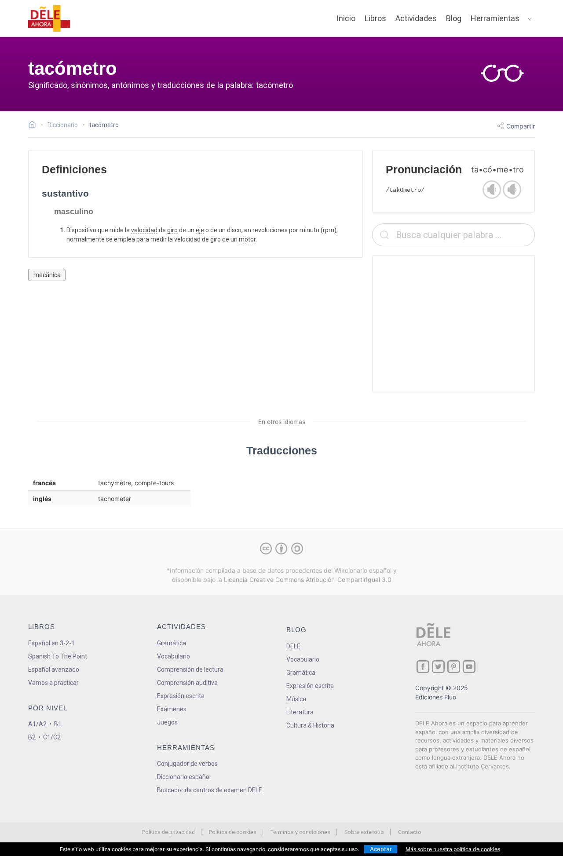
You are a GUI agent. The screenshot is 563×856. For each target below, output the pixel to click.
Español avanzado (53, 669)
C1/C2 (52, 737)
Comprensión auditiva (187, 682)
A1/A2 (37, 724)
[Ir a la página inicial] (34, 126)
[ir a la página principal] (49, 18)
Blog (453, 18)
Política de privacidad (168, 832)
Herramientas (495, 18)
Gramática (171, 643)
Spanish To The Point (57, 656)
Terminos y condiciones (300, 832)
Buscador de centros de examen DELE (209, 790)
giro (172, 230)
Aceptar (381, 848)
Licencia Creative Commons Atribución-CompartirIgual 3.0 (307, 579)
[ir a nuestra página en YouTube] (469, 666)
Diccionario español (184, 776)
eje (200, 230)
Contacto (409, 832)
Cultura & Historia (310, 725)
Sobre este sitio (364, 832)
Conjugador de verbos (187, 763)
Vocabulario (173, 656)
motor (247, 239)
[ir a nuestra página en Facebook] (423, 666)
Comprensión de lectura (190, 669)
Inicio (345, 18)
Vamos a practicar (53, 682)
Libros (375, 18)
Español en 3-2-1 (51, 643)
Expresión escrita (181, 695)
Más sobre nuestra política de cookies (453, 849)
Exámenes (171, 709)
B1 (58, 724)
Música (296, 698)
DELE (293, 646)
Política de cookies (232, 832)
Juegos (167, 722)
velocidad (144, 230)
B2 (32, 737)
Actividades (416, 18)
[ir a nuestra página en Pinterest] (453, 666)
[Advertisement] (453, 323)
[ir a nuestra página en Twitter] (438, 666)
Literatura (300, 712)
